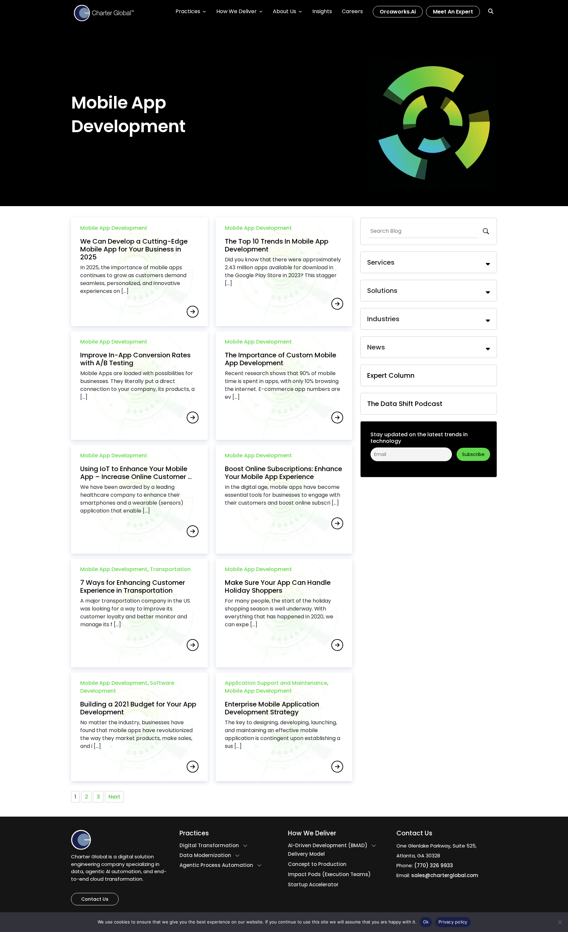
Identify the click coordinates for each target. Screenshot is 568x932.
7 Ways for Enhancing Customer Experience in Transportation (132, 586)
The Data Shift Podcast (404, 403)
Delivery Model (306, 854)
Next (114, 797)
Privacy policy (452, 921)
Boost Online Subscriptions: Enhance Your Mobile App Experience (283, 472)
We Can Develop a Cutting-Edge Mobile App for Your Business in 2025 (134, 249)
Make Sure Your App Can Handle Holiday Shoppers (278, 586)
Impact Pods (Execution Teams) (329, 874)
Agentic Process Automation (216, 865)
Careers (352, 11)
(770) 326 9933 (433, 865)
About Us (284, 11)
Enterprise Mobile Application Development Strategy (272, 708)
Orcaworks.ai (398, 11)
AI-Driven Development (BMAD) (327, 845)
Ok (426, 921)
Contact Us (94, 899)
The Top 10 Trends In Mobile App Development (276, 245)
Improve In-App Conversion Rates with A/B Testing (135, 359)
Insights (322, 11)
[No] (559, 922)
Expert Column (390, 375)
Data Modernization (205, 855)
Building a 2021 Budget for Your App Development (138, 708)
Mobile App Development (113, 228)
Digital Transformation (209, 845)
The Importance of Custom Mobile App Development (280, 359)
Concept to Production (317, 864)
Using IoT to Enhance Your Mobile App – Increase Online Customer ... (136, 472)
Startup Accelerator (313, 884)
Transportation (170, 569)
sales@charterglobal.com (444, 875)
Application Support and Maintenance (276, 683)
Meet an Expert (453, 11)
